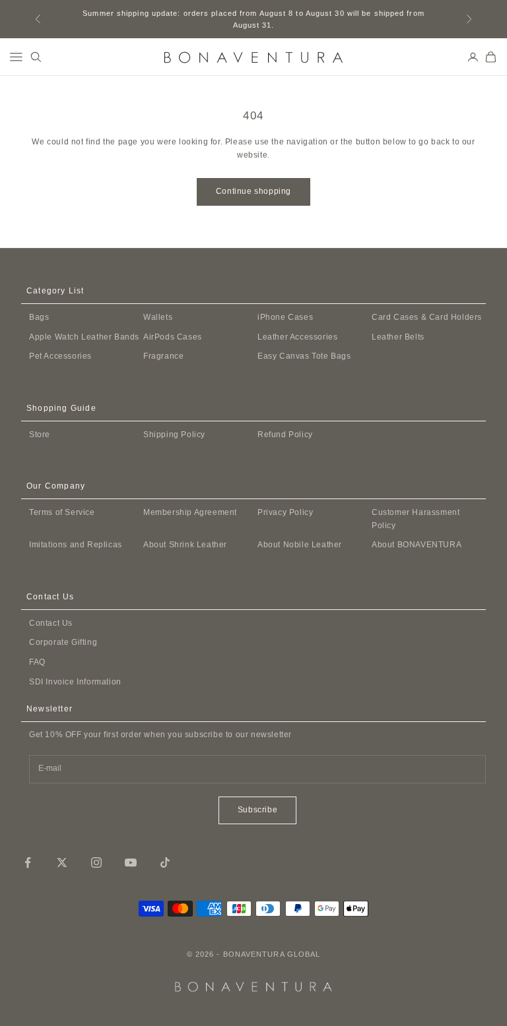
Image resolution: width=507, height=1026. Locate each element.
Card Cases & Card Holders (427, 317)
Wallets (157, 317)
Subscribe (257, 809)
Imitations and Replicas (75, 544)
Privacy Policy (285, 512)
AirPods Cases (172, 337)
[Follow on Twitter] (62, 862)
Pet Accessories (60, 356)
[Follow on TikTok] (165, 862)
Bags (39, 317)
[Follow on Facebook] (27, 862)
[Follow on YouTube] (130, 862)
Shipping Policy (174, 434)
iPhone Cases (285, 317)
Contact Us (51, 623)
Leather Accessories (297, 337)
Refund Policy (285, 434)
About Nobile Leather (299, 544)
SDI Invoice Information (75, 681)
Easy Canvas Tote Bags (304, 356)
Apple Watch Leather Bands (84, 337)
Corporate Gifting (63, 642)
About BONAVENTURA (416, 544)
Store (39, 434)
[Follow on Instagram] (96, 862)
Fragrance (163, 356)
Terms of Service (62, 512)
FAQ (37, 662)
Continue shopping (253, 191)
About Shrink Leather (185, 544)
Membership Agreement (190, 512)
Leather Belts (398, 337)
